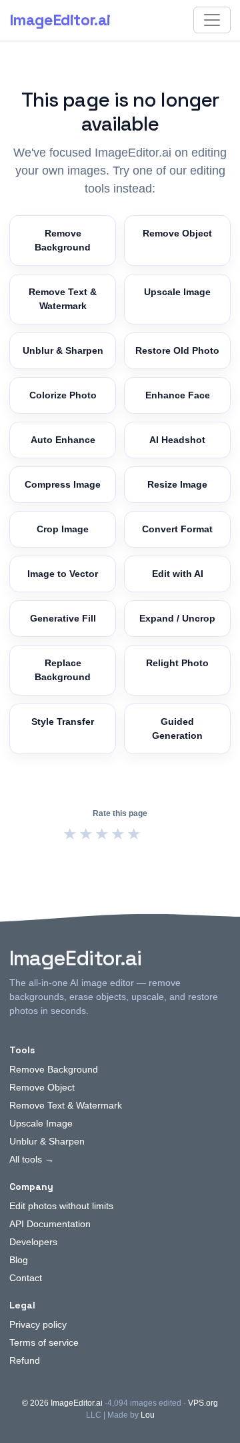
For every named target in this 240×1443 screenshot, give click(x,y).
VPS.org (203, 1403)
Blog (18, 1259)
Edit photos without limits (61, 1206)
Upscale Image (177, 291)
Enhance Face (177, 395)
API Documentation (50, 1223)
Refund (24, 1360)
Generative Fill (63, 618)
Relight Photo (177, 663)
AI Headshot (177, 439)
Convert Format (177, 529)
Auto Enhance (63, 439)
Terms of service (44, 1342)
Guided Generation (177, 728)
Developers (33, 1241)
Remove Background (63, 240)
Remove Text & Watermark (63, 298)
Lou (148, 1415)
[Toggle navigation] (212, 20)
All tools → (31, 1159)
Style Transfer (62, 721)
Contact (25, 1277)
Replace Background (63, 670)
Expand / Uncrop (177, 618)
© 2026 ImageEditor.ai (62, 1403)
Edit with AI (177, 573)
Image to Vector (62, 573)
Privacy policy (38, 1324)
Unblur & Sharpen (63, 350)
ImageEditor (59, 20)
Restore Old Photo (177, 350)
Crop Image (63, 529)
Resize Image (177, 484)
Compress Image (63, 484)
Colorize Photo (63, 395)
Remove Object (177, 233)
